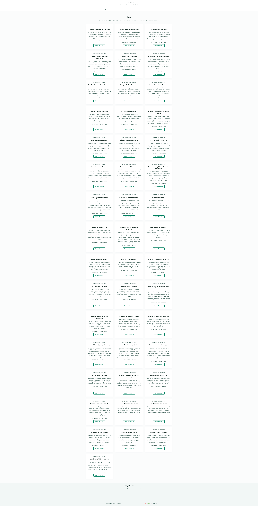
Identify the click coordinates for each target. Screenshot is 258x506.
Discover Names (113, 9)
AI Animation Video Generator (99, 459)
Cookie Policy (137, 496)
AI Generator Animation (99, 286)
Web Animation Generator (129, 404)
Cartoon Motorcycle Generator (129, 29)
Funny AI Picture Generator (129, 85)
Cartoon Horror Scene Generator (99, 29)
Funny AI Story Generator (99, 111)
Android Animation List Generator (99, 345)
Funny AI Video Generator (129, 259)
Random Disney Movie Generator (158, 259)
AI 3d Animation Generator (158, 140)
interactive (103, 26)
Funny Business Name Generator (158, 316)
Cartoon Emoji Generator (129, 56)
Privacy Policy (143, 9)
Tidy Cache (129, 2)
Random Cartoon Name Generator (99, 85)
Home (107, 9)
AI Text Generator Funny (129, 111)
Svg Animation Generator (158, 375)
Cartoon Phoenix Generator (158, 29)
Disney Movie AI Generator (129, 140)
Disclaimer (150, 9)
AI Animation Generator (99, 375)
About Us (121, 9)
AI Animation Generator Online (129, 316)
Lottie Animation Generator (158, 227)
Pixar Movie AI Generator (99, 140)
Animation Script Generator (159, 432)
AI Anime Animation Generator (99, 259)
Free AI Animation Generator (158, 345)
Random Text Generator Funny (159, 85)
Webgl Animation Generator (99, 432)
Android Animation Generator (129, 197)
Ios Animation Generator (159, 404)
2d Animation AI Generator (129, 167)
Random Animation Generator (99, 404)
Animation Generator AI (158, 197)
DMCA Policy (112, 496)
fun (99, 26)
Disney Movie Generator (129, 432)
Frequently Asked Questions (131, 9)
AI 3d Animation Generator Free (129, 345)
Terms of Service (149, 496)
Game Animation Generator (99, 167)
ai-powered (95, 26)
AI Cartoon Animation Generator (158, 56)
